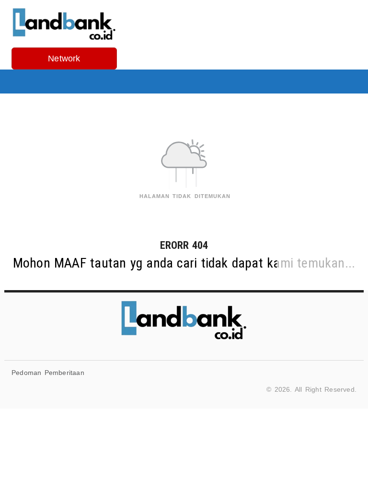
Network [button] (64, 58)
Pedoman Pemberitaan (48, 372)
